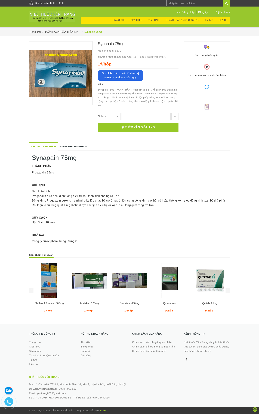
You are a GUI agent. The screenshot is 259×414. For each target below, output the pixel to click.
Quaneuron (169, 303)
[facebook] (186, 359)
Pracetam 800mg (129, 303)
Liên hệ (223, 20)
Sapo (102, 410)
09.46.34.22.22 (68, 388)
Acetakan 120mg (89, 303)
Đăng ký (203, 12)
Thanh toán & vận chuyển (182, 20)
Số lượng (102, 116)
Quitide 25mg (210, 303)
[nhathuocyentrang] (52, 15)
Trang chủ (118, 20)
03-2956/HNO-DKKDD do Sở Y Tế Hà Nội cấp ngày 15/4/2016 (74, 397)
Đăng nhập (188, 12)
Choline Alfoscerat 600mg (49, 303)
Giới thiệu (136, 20)
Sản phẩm (154, 20)
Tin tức (209, 20)
